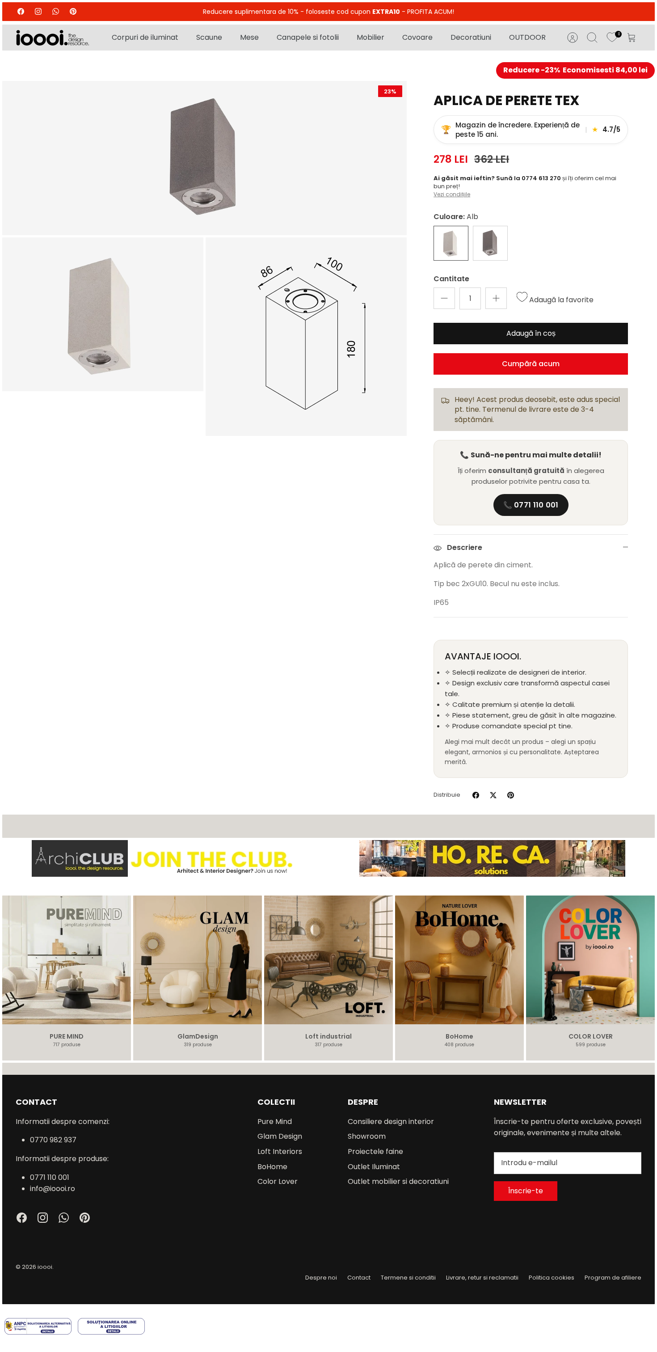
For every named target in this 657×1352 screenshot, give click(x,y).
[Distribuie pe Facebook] (475, 795)
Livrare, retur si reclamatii (482, 1277)
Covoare (417, 37)
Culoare (456, 217)
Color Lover (277, 1181)
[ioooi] (52, 37)
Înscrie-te (525, 1191)
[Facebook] (20, 11)
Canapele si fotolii (308, 37)
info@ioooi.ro (52, 1188)
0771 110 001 (49, 1177)
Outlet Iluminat (374, 1167)
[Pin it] (510, 795)
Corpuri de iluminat (145, 37)
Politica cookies (551, 1277)
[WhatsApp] (55, 11)
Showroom (367, 1136)
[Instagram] (38, 11)
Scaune (209, 37)
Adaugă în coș (531, 333)
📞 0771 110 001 (531, 505)
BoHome (272, 1167)
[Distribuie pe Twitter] (493, 795)
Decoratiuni (471, 37)
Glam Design (279, 1136)
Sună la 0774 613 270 (529, 178)
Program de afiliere (613, 1277)
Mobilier (370, 37)
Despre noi (321, 1277)
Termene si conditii (408, 1277)
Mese (249, 37)
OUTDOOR (527, 37)
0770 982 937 (53, 1140)
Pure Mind (274, 1121)
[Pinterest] (73, 11)
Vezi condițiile (452, 194)
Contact (359, 1277)
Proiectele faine (375, 1151)
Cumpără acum (531, 364)
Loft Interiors (279, 1151)
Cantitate (451, 279)
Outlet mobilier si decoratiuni (398, 1181)
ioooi (45, 1267)
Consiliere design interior (391, 1121)
